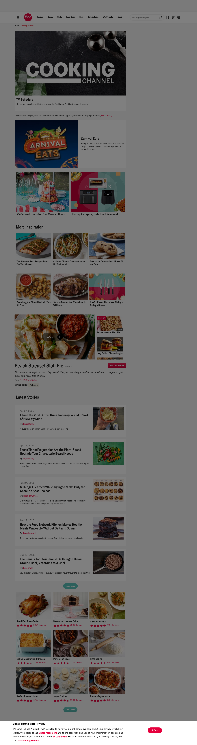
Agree (155, 730)
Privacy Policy (60, 737)
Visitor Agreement (48, 733)
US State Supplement (28, 741)
